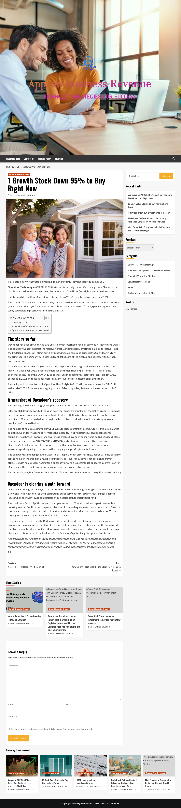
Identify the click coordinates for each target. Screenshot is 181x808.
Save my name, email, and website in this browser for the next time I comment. (52, 729)
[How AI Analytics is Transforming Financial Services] (24, 600)
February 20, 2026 (23, 623)
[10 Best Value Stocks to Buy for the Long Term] (56, 765)
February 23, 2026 (160, 789)
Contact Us (29, 158)
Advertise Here (13, 158)
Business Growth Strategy (141, 264)
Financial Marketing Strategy (19, 174)
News (130, 287)
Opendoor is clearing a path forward (30, 330)
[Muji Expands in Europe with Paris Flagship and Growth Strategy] (159, 765)
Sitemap (59, 158)
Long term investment (139, 281)
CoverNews (99, 803)
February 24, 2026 (126, 789)
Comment (14, 665)
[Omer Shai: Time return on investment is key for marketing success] (104, 600)
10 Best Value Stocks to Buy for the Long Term (148, 205)
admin (12, 195)
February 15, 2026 (102, 627)
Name (11, 704)
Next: (96, 567)
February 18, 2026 (62, 633)
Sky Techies (131, 308)
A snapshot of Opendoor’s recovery (29, 326)
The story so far (19, 322)
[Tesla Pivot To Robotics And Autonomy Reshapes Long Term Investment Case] (125, 765)
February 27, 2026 (23, 789)
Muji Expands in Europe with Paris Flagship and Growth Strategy (149, 229)
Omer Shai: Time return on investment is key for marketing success (104, 620)
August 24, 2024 (24, 195)
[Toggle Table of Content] (45, 318)
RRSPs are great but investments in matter (149, 212)
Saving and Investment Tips (141, 293)
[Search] (173, 158)
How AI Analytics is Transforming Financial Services (24, 618)
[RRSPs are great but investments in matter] (90, 765)
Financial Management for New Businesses (149, 270)
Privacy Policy (44, 158)
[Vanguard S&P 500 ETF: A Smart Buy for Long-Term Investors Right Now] (22, 765)
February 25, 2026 (91, 786)
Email (69, 704)
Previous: (26, 565)
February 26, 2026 (57, 786)
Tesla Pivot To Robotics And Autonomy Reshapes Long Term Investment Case (147, 220)
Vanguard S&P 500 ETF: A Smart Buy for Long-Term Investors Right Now (150, 197)
